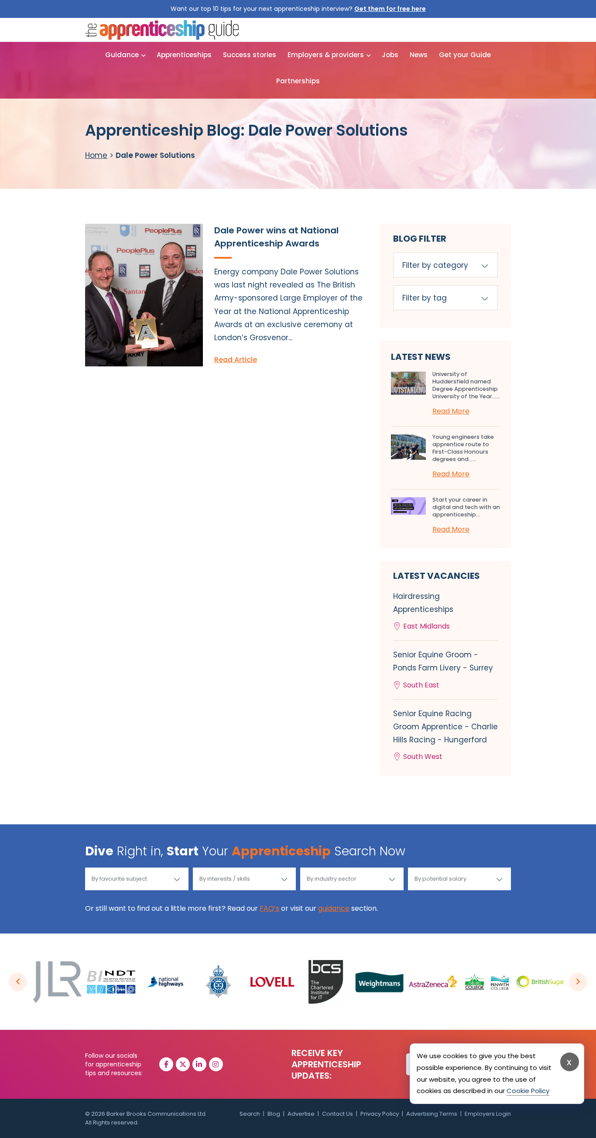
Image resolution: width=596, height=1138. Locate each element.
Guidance (122, 54)
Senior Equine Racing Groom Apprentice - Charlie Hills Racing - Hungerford (445, 735)
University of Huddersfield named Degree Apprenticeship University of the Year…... (466, 385)
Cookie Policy (528, 1090)
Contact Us (337, 1114)
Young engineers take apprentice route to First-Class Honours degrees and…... (463, 448)
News (419, 54)
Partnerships (298, 80)
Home (96, 155)
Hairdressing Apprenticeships (423, 611)
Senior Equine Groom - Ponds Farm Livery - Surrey (443, 669)
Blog (273, 1114)
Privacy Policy (379, 1114)
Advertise (301, 1114)
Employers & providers (326, 54)
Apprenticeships (184, 54)
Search (250, 1114)
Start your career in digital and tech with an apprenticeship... (466, 507)
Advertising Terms (431, 1114)
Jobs (390, 54)
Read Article (235, 360)
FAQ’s (269, 908)
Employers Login (488, 1114)
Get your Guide (465, 54)
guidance (333, 908)
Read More (450, 411)
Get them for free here (390, 8)
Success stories (249, 54)
